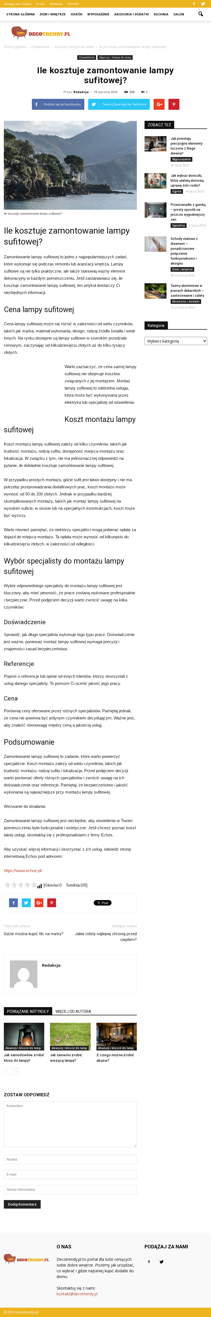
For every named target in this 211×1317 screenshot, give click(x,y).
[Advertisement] (142, 33)
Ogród (76, 14)
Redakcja (81, 92)
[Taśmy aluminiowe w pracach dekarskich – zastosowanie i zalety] (155, 291)
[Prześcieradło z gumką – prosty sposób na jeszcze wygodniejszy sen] (155, 210)
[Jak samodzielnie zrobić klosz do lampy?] (24, 1036)
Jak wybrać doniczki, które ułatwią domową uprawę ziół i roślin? (187, 180)
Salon (178, 14)
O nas (40, 4)
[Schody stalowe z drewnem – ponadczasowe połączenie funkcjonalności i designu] (155, 244)
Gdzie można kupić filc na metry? (33, 933)
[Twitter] (203, 4)
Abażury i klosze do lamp (115, 57)
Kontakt (73, 4)
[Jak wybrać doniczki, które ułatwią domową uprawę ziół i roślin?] (155, 181)
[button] (200, 14)
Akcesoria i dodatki (131, 14)
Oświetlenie (87, 57)
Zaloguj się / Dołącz (18, 4)
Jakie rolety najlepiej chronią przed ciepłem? (106, 936)
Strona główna (20, 14)
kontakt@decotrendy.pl (77, 1293)
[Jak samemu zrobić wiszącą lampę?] (70, 1036)
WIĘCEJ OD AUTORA (73, 1011)
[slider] (20, 884)
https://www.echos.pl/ (23, 870)
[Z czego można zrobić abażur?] (116, 1036)
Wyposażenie (98, 14)
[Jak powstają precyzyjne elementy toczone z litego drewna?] (155, 144)
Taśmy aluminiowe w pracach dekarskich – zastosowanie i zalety (187, 291)
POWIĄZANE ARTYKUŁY (28, 1011)
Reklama (56, 4)
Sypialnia (178, 225)
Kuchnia (161, 14)
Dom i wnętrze (53, 14)
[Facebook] (194, 4)
